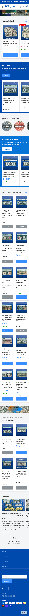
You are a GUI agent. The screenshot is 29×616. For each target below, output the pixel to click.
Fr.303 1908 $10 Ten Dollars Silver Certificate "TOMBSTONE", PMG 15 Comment (21, 386)
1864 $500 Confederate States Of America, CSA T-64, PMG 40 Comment (7, 351)
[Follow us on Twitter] (5, 596)
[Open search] (20, 7)
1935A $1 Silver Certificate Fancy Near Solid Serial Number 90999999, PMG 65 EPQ (6, 475)
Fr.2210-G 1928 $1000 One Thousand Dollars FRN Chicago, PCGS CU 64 (9, 174)
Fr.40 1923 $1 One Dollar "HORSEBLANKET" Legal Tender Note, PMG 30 (6, 284)
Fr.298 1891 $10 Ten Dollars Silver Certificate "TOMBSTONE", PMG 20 (21, 284)
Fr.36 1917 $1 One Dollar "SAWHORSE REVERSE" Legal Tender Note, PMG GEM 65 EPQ (21, 249)
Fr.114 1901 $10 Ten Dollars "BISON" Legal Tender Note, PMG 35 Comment (7, 248)
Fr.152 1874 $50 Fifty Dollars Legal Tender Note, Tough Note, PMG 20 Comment (7, 318)
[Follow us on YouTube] (14, 596)
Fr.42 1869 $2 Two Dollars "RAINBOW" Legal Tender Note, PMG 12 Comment (21, 318)
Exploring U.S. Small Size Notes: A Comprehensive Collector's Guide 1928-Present (12, 516)
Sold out (7, 226)
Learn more (7, 149)
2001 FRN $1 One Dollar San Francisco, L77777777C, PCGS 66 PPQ (7, 440)
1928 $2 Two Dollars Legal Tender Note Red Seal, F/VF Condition (10, 43)
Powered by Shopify (6, 612)
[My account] (23, 7)
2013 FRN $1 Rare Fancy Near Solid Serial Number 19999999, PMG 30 (20, 440)
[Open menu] (2, 7)
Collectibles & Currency (10, 611)
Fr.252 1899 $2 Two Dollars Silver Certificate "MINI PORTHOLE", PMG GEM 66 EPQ (9, 101)
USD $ (3, 588)
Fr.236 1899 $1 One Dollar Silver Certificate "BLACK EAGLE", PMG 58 (21, 351)
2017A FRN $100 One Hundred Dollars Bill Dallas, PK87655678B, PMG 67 (21, 474)
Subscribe (6, 581)
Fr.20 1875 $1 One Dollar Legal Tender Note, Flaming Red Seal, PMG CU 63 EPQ (7, 385)
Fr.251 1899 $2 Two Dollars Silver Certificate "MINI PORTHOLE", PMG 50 (21, 212)
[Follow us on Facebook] (3, 596)
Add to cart (10, 55)
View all (25, 21)
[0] (26, 7)
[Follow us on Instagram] (8, 596)
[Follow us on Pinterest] (11, 596)
